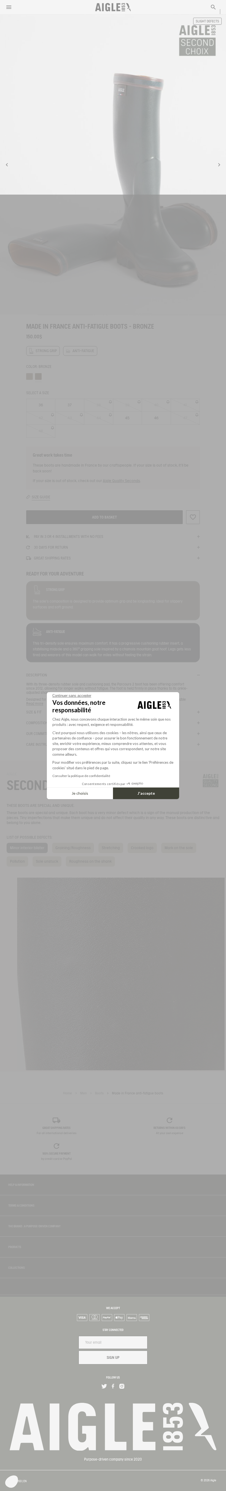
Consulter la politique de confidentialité (81, 776)
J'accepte (146, 793)
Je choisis (80, 793)
